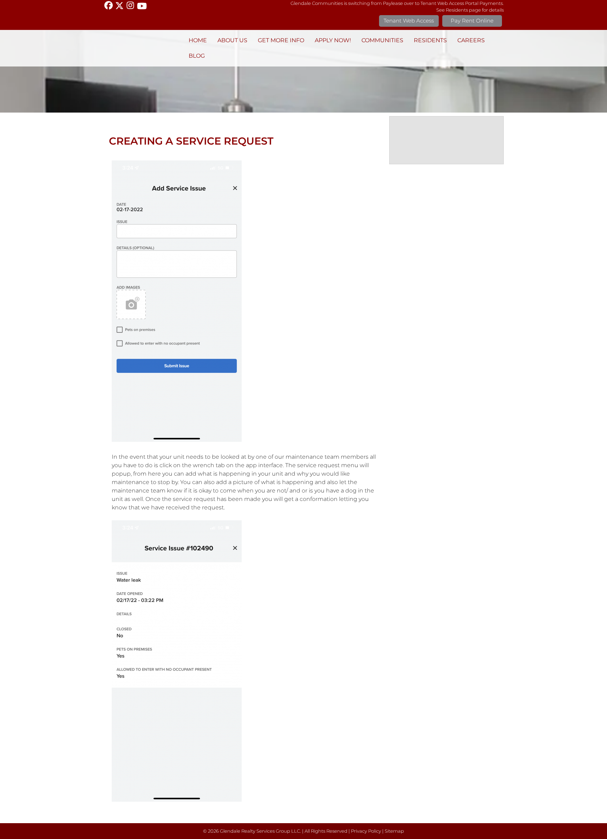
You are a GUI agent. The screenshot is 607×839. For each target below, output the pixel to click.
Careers (471, 40)
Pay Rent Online (472, 20)
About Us (232, 40)
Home (198, 40)
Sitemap (394, 831)
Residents (430, 40)
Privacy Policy (366, 831)
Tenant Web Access (409, 20)
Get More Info (281, 40)
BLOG (197, 55)
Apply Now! (333, 40)
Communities (382, 40)
